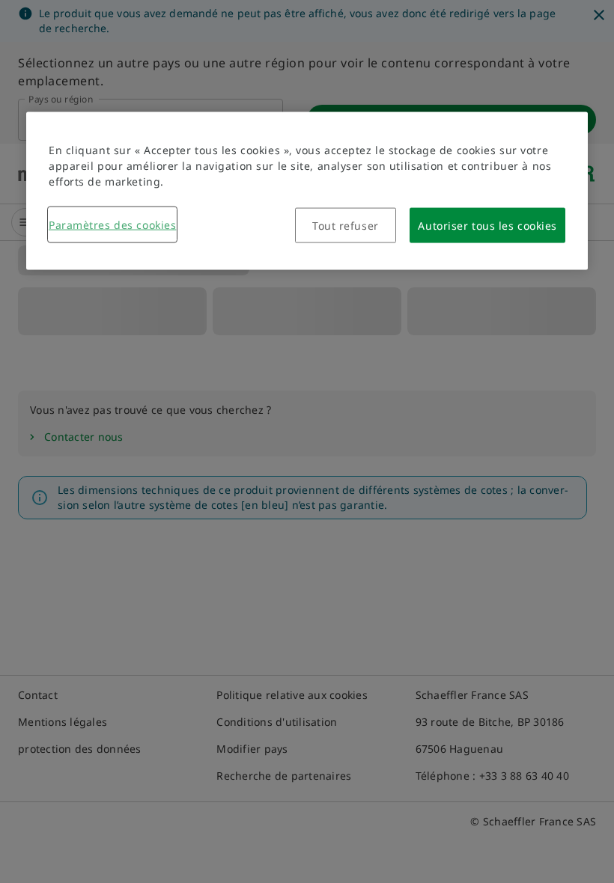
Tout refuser (345, 226)
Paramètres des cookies (112, 225)
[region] (307, 191)
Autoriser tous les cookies (487, 226)
